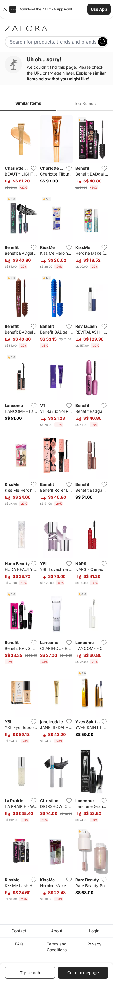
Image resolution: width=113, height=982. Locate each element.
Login (94, 930)
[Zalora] (56, 28)
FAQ (19, 943)
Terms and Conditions (57, 946)
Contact (18, 930)
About (56, 930)
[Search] (102, 41)
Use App (99, 9)
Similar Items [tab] (28, 103)
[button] (56, 9)
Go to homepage (83, 972)
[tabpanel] (56, 509)
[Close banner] (5, 9)
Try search (30, 972)
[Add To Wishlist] (34, 168)
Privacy (94, 943)
